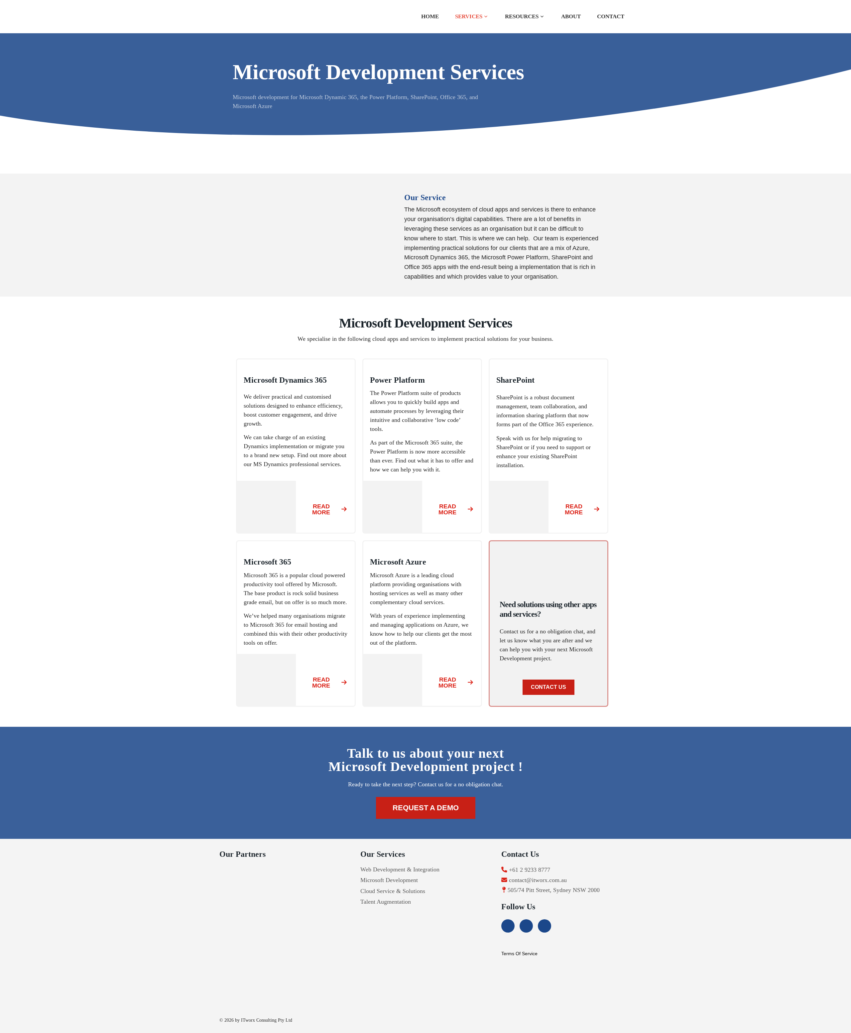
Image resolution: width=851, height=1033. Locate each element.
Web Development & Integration (399, 869)
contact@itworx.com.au (538, 880)
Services (468, 16)
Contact (610, 16)
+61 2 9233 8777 (529, 869)
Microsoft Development (389, 880)
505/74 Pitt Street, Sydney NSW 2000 (554, 890)
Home (430, 16)
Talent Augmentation (385, 901)
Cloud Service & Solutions (392, 891)
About (571, 16)
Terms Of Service (519, 953)
